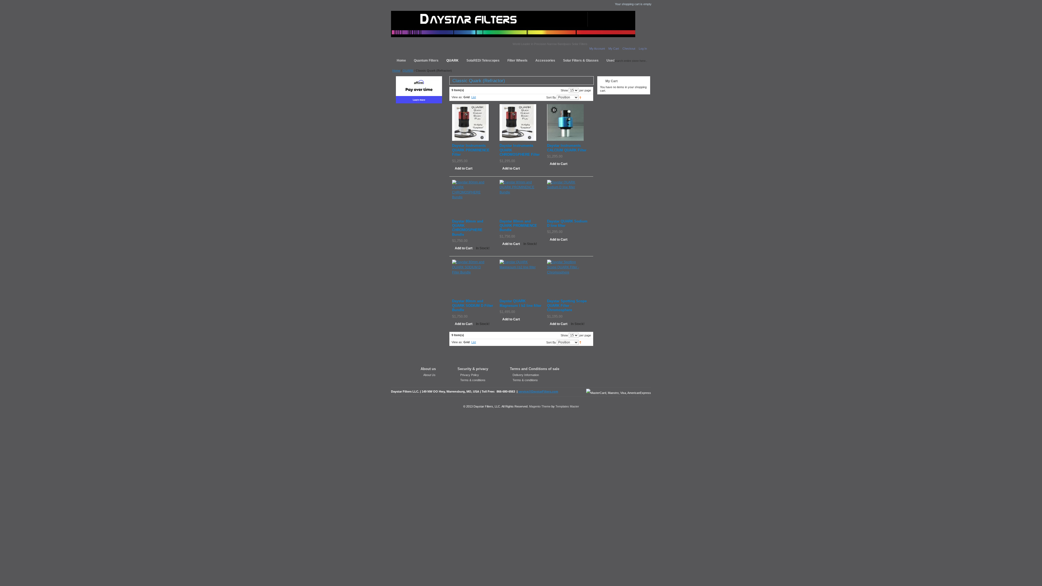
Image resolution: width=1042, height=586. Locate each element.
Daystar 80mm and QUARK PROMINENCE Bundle (518, 225)
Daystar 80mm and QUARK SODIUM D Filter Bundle (472, 305)
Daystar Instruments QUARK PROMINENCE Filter (471, 150)
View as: (457, 97)
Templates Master (567, 406)
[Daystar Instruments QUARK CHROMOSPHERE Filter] (518, 107)
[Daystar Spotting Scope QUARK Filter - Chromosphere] (565, 262)
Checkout (628, 48)
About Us (429, 375)
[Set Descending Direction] (580, 97)
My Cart (613, 48)
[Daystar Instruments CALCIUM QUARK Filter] (565, 107)
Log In (643, 48)
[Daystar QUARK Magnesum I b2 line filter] (518, 262)
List (473, 97)
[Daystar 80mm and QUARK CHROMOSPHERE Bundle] (470, 182)
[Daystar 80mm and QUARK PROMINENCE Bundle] (518, 182)
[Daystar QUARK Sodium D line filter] (565, 182)
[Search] (609, 60)
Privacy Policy (469, 375)
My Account (597, 48)
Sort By (551, 97)
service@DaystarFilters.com (538, 391)
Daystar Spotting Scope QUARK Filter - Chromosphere (567, 305)
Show (564, 90)
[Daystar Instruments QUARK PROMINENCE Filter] (470, 107)
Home (396, 70)
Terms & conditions (472, 380)
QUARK (408, 70)
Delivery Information (526, 375)
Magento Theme (540, 406)
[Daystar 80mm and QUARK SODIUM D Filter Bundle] (470, 262)
